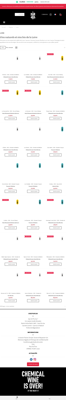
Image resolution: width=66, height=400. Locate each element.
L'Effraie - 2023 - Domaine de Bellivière (11, 147)
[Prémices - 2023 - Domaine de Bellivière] (10, 62)
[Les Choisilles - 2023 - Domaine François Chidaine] (33, 172)
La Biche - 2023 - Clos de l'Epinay (11, 220)
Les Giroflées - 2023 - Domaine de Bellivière (33, 74)
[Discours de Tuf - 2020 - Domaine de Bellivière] (10, 281)
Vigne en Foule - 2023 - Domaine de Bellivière (33, 256)
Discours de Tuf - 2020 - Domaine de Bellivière (10, 293)
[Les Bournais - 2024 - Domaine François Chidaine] (33, 208)
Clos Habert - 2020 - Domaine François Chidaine (55, 148)
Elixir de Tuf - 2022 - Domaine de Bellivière (55, 293)
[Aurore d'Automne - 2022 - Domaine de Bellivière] (33, 281)
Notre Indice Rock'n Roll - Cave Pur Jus (33, 323)
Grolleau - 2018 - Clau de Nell (55, 184)
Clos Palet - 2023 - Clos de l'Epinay (55, 74)
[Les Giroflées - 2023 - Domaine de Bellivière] (33, 62)
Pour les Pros (33, 346)
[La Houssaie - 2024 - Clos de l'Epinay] (33, 99)
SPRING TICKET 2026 (33, 349)
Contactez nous (33, 364)
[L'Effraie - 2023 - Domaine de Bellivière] (10, 135)
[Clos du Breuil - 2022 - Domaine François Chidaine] (10, 172)
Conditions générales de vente (33, 342)
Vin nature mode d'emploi (33, 321)
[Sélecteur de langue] (55, 14)
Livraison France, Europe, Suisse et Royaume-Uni (33, 337)
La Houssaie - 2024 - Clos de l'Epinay (33, 111)
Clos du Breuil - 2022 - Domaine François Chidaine (10, 185)
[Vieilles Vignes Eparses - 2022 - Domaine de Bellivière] (10, 244)
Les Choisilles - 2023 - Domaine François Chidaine (33, 185)
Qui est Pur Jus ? (33, 319)
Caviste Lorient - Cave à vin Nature (33, 325)
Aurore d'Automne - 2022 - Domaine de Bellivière (33, 294)
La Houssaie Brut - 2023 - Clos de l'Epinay (10, 111)
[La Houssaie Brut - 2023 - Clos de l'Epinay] (10, 99)
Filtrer (3, 47)
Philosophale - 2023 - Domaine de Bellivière (55, 256)
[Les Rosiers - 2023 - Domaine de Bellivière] (33, 135)
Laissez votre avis (44, 1)
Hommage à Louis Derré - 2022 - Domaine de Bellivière (55, 221)
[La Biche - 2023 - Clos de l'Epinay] (10, 208)
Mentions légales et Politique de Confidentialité (33, 340)
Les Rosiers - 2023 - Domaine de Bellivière (33, 147)
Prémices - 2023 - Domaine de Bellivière (10, 74)
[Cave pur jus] (33, 15)
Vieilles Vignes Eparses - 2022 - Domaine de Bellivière (10, 257)
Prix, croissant (9, 47)
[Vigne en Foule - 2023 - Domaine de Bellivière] (33, 244)
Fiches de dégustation (33, 328)
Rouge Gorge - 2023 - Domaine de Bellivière (55, 111)
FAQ (33, 344)
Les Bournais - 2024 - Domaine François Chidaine (33, 221)
